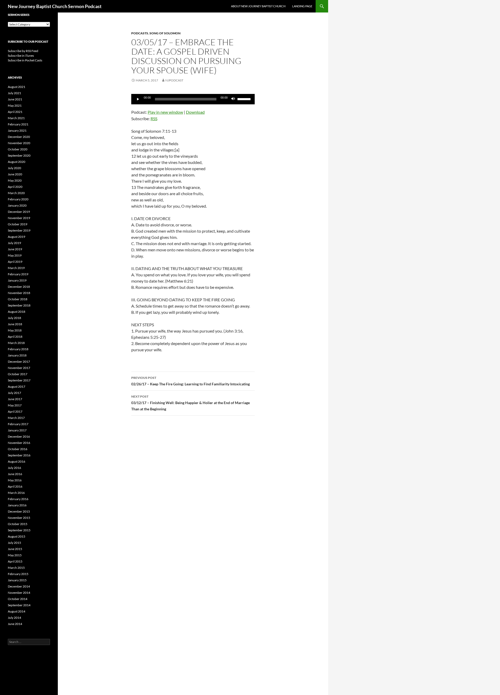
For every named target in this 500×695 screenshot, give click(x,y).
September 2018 (19, 305)
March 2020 (16, 193)
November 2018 (19, 293)
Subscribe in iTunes (21, 56)
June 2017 (15, 399)
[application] (193, 99)
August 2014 (16, 611)
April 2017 (15, 411)
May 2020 (15, 180)
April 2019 (15, 262)
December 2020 (19, 137)
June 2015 (15, 549)
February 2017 (18, 424)
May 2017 (15, 405)
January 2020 (17, 205)
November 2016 (19, 443)
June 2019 (15, 249)
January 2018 (17, 355)
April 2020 (15, 187)
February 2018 (18, 349)
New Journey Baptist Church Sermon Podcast (55, 6)
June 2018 (15, 324)
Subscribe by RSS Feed (23, 51)
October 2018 (17, 299)
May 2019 (15, 255)
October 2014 (17, 599)
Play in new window (165, 112)
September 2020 (19, 155)
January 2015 (17, 580)
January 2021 (17, 130)
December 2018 (19, 287)
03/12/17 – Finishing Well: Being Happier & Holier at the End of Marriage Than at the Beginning (190, 402)
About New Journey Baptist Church (258, 6)
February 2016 (18, 499)
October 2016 (17, 449)
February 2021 (18, 124)
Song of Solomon (164, 33)
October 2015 (17, 524)
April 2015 (15, 561)
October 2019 (17, 224)
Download (195, 112)
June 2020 (15, 174)
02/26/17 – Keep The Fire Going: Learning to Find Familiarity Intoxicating (190, 381)
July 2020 (14, 168)
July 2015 (14, 543)
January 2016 (17, 505)
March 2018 (16, 343)
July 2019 (14, 243)
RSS (154, 118)
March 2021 (16, 118)
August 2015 (16, 536)
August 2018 (16, 312)
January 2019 (17, 280)
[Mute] (233, 99)
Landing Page (302, 6)
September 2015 (19, 530)
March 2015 (16, 568)
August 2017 (16, 386)
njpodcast (174, 80)
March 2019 (16, 268)
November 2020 (19, 143)
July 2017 (14, 393)
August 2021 (16, 87)
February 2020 (18, 199)
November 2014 (19, 593)
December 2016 (19, 436)
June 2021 (15, 99)
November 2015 (19, 518)
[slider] (245, 98)
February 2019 (18, 274)
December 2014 (19, 586)
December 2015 (19, 511)
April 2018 (15, 337)
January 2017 (17, 430)
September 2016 (19, 455)
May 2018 (15, 330)
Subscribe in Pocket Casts (25, 60)
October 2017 (17, 374)
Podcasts (139, 33)
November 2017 (19, 368)
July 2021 (14, 93)
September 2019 (19, 230)
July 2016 (14, 468)
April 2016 (15, 486)
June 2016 (15, 474)
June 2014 (15, 624)
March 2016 (16, 493)
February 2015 (18, 574)
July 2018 (14, 318)
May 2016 (15, 480)
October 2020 (17, 149)
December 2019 (19, 212)
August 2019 (16, 237)
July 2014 (14, 618)
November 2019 (19, 218)
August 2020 (16, 162)
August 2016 (16, 461)
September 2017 (19, 380)
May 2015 (15, 555)
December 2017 (19, 362)
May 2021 (15, 105)
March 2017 (16, 418)
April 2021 (15, 112)
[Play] (138, 99)
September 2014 (19, 605)
